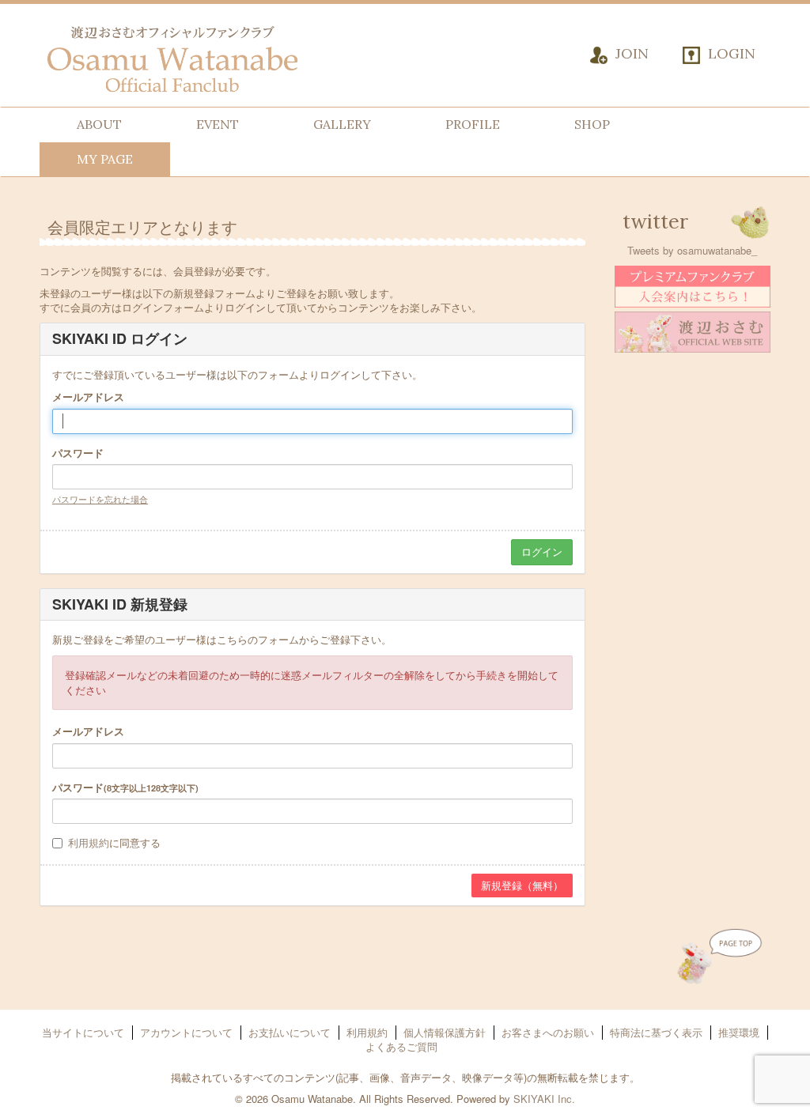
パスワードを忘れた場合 (100, 499)
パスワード (78, 453)
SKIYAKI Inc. (544, 1098)
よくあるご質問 (401, 1046)
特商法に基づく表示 (656, 1032)
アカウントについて (186, 1032)
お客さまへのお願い (548, 1032)
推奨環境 (738, 1032)
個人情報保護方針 (444, 1032)
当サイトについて (83, 1032)
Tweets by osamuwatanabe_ (692, 250)
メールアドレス (88, 397)
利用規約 (88, 842)
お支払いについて (289, 1032)
